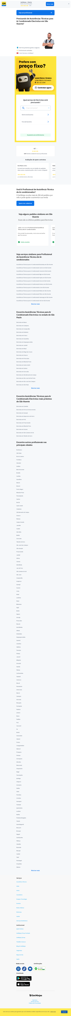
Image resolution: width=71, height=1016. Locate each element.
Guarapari (18, 801)
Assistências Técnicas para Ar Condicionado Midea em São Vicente (33, 291)
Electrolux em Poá (21, 419)
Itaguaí (18, 834)
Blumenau (18, 604)
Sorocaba (18, 538)
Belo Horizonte (20, 469)
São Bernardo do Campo (22, 512)
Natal (17, 594)
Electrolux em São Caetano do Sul (25, 432)
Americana (19, 689)
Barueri (18, 486)
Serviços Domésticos (21, 920)
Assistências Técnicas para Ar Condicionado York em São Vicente (33, 300)
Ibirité (17, 732)
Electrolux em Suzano (22, 429)
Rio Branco (19, 450)
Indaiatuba (19, 634)
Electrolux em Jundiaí (21, 345)
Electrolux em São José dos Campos (25, 381)
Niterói (18, 482)
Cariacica (18, 680)
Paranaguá (19, 860)
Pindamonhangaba (21, 818)
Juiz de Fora (19, 568)
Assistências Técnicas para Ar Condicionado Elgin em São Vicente (33, 274)
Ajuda (17, 959)
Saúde (18, 916)
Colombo (18, 643)
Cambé (18, 854)
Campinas (18, 509)
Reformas (19, 912)
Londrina (18, 597)
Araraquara (19, 758)
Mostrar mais (35, 304)
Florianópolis (19, 496)
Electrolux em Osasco (22, 355)
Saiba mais (53, 1011)
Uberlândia (19, 565)
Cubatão (18, 844)
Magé (17, 772)
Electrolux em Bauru (21, 322)
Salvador (18, 463)
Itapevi (18, 614)
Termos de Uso (35, 1001)
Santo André (19, 505)
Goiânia (18, 466)
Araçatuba (19, 864)
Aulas (17, 886)
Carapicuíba (19, 578)
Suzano (18, 588)
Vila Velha (18, 532)
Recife (18, 502)
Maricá (18, 693)
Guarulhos (19, 479)
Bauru (17, 716)
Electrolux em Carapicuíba (23, 329)
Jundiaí (18, 555)
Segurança (19, 950)
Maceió (18, 624)
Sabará (18, 739)
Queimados (19, 808)
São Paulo (18, 453)
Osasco (18, 515)
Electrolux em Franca (21, 335)
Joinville (18, 525)
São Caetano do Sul (21, 571)
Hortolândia (19, 627)
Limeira (18, 712)
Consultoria (19, 895)
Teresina (18, 650)
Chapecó (18, 781)
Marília (18, 814)
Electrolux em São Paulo (22, 385)
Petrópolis (19, 706)
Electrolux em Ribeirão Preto (23, 362)
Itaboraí (18, 749)
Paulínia (18, 719)
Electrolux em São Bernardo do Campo (26, 375)
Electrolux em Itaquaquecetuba (24, 342)
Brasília (18, 473)
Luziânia (18, 811)
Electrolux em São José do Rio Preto (25, 378)
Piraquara (18, 752)
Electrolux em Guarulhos (22, 339)
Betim (17, 611)
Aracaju (18, 617)
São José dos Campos (22, 545)
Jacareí (18, 657)
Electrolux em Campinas (22, 325)
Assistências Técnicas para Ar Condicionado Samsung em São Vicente (34, 297)
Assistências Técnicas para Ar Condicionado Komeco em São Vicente (34, 284)
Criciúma (18, 798)
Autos (17, 890)
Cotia (17, 591)
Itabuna (18, 867)
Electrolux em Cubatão (22, 406)
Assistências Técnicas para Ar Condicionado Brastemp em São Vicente (34, 264)
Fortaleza (18, 459)
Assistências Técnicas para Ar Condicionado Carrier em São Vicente (33, 268)
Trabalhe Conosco (21, 942)
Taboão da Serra (20, 542)
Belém (18, 535)
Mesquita (18, 703)
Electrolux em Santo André (23, 365)
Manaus (18, 519)
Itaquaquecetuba (20, 637)
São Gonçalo (19, 548)
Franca (18, 742)
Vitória (18, 558)
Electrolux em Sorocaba (22, 371)
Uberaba (18, 762)
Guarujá (18, 584)
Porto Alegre (19, 489)
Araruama (18, 785)
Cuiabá (18, 528)
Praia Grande (19, 551)
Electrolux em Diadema (22, 332)
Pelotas (18, 755)
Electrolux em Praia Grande (23, 423)
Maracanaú (19, 765)
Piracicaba (19, 620)
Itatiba (18, 788)
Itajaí (17, 607)
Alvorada (18, 699)
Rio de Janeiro (20, 456)
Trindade (18, 804)
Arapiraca (18, 581)
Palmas (18, 670)
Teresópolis (19, 775)
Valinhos (18, 647)
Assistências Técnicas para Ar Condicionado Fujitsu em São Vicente (33, 277)
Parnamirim (19, 686)
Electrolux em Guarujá (22, 413)
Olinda (18, 630)
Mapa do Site (19, 955)
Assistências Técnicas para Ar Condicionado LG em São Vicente (32, 287)
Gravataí (18, 663)
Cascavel (18, 726)
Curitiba (18, 476)
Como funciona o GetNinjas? (26, 53)
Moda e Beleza (20, 908)
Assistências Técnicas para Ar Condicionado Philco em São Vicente (33, 294)
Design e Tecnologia (21, 899)
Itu (17, 729)
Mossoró (18, 827)
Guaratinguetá (20, 824)
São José (18, 574)
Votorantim (19, 735)
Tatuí (17, 857)
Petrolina (18, 795)
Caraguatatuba (20, 745)
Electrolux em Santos (21, 368)
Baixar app (50, 4)
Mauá (17, 601)
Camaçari (18, 696)
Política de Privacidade (35, 1003)
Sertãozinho (19, 837)
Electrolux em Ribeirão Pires (23, 426)
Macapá (18, 850)
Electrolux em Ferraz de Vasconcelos (26, 409)
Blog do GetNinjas (21, 946)
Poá (17, 722)
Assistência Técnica (21, 882)
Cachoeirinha (19, 673)
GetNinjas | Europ (20, 937)
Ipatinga (18, 778)
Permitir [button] (64, 1012)
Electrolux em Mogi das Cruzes (24, 352)
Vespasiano (19, 768)
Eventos (18, 903)
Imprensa (34, 1000)
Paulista (18, 709)
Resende (18, 847)
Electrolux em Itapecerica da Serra (25, 416)
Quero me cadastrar (25, 203)
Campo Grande (20, 522)
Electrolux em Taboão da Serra (24, 436)
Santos (18, 499)
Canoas (18, 561)
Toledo (18, 821)
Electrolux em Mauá (21, 348)
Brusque (18, 831)
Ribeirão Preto (20, 492)
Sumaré (18, 640)
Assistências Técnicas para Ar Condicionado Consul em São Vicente (33, 271)
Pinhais (18, 653)
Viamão (18, 666)
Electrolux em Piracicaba (22, 358)
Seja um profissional (25, 13)
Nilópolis (18, 660)
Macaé (18, 683)
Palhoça (18, 841)
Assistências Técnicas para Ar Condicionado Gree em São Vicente (33, 281)
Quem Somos (19, 929)
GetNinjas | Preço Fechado (23, 933)
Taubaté (18, 676)
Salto (17, 791)
